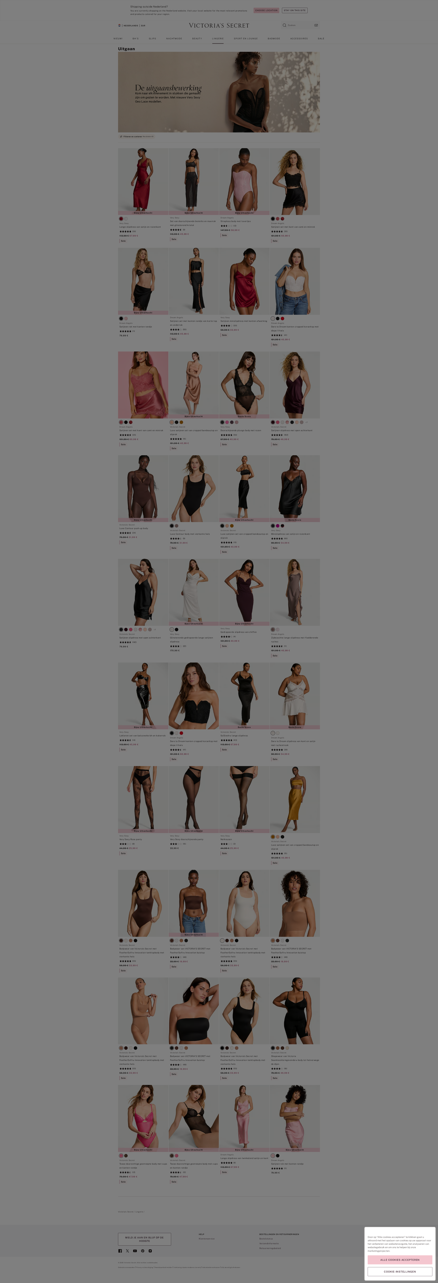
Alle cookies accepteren (400, 1259)
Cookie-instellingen (400, 1271)
